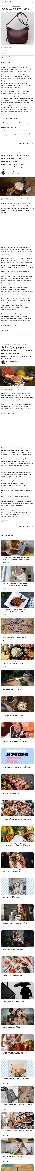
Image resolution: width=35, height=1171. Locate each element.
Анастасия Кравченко (13, 172)
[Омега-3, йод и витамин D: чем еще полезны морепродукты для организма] (17, 968)
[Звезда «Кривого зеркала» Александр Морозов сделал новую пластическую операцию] (17, 734)
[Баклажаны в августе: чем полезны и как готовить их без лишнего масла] (17, 604)
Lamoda (4, 53)
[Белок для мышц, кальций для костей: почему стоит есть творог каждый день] (17, 708)
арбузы (3, 400)
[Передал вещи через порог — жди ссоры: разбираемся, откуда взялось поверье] (17, 1072)
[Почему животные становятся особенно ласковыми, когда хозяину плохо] (17, 942)
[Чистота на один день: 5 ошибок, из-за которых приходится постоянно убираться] (17, 1150)
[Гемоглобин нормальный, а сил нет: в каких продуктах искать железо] (17, 786)
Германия (4, 278)
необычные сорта (11, 459)
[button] (17, 187)
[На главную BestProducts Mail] (9, 2)
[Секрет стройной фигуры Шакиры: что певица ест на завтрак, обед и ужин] (17, 864)
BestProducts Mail (21, 153)
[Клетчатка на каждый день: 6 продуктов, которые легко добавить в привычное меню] (17, 838)
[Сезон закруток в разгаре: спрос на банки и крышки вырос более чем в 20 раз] (17, 1046)
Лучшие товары (16, 6)
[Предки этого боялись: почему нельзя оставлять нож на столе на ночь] (17, 682)
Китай (30, 258)
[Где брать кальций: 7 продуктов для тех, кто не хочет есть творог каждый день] (17, 656)
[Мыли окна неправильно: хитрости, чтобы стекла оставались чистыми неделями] (17, 578)
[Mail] (6, 2)
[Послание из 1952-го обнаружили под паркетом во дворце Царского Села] (17, 630)
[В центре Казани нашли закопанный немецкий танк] (17, 1098)
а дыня (27, 514)
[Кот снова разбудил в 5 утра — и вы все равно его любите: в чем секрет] (17, 890)
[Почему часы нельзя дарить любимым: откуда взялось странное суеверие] (17, 1020)
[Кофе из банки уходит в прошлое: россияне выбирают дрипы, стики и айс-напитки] (17, 916)
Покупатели (5, 320)
